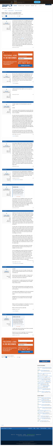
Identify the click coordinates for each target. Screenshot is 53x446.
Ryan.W (42, 371)
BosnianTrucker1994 (41, 377)
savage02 (6, 173)
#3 (32, 86)
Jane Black (43, 368)
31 (10, 321)
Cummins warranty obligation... (46, 404)
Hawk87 (42, 398)
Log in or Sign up (48, 4)
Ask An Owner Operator (9, 14)
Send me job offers (25, 65)
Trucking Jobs (21, 5)
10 (17, 357)
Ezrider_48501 (6, 106)
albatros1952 (39, 387)
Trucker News (19, 434)
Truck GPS (27, 5)
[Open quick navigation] (49, 11)
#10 (32, 314)
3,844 (10, 109)
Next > (20, 357)
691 (10, 148)
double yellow (18, 263)
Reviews (32, 5)
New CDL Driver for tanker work (46, 397)
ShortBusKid (18, 179)
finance (22, 38)
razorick (42, 405)
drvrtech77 (43, 402)
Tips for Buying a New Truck (45, 370)
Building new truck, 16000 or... (45, 383)
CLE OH (9, 277)
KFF (40, 421)
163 (10, 176)
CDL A (20, 63)
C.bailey (42, 379)
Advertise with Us (31, 434)
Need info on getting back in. (46, 391)
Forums (15, 5)
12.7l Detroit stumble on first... (44, 420)
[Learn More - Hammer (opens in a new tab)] (26, 2)
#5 (32, 141)
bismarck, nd (9, 112)
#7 (32, 184)
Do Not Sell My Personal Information (26, 435)
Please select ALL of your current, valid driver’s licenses (24, 61)
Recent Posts (10, 8)
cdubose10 (44, 389)
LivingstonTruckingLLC (41, 382)
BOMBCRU (7, 271)
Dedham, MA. (9, 29)
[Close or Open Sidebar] (48, 11)
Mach (41, 384)
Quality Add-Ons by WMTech (26, 443)
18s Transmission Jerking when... (48, 381)
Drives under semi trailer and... (46, 401)
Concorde (43, 418)
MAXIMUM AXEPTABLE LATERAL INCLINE (46, 386)
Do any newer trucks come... (46, 388)
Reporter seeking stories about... (47, 367)
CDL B (24, 63)
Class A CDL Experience (22, 56)
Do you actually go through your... (46, 378)
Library (24, 434)
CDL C (29, 63)
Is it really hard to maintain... (45, 399)
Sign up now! (44, 361)
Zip (18, 52)
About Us (13, 434)
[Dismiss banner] (42, 2)
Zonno (42, 416)
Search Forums (4, 8)
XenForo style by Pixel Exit (26, 442)
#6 (32, 169)
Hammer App (38, 434)
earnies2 (17, 14)
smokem (43, 392)
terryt (7, 76)
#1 (32, 18)
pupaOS (42, 400)
